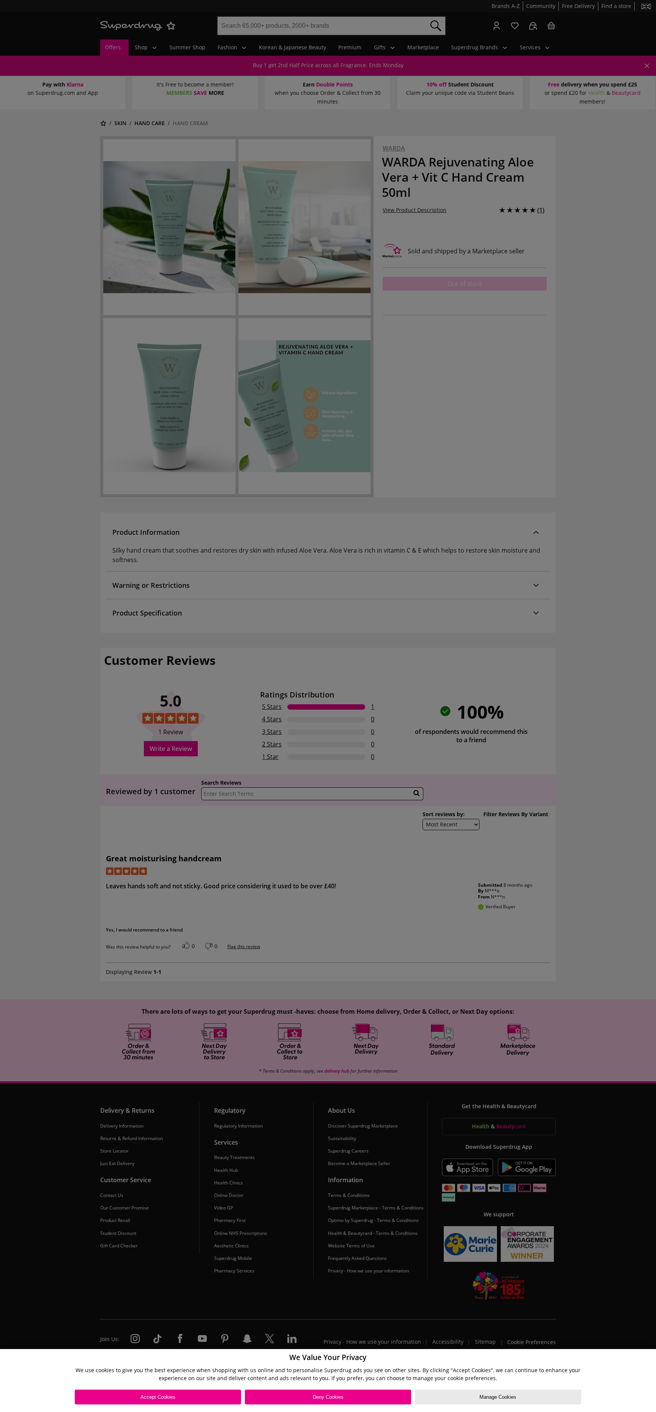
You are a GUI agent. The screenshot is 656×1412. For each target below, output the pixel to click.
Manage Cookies (497, 1397)
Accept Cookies (157, 1397)
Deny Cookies (328, 1397)
